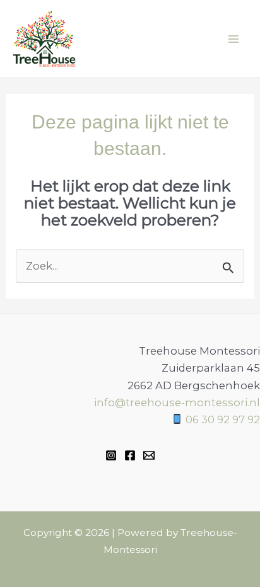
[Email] (149, 455)
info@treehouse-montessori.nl (177, 402)
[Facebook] (130, 455)
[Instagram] (111, 455)
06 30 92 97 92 (223, 419)
